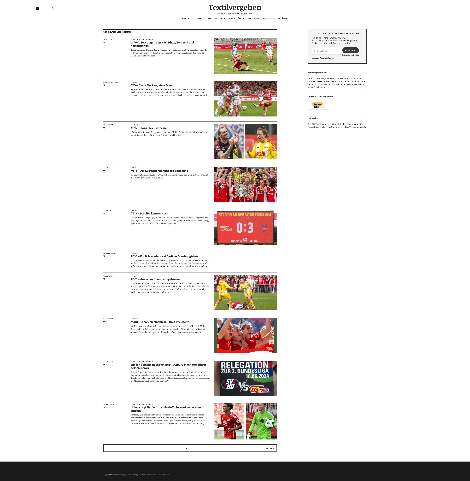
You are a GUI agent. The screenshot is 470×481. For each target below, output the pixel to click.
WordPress (142, 475)
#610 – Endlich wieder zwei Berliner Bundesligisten (164, 256)
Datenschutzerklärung (275, 18)
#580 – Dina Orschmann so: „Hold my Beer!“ (160, 322)
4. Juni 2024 (108, 361)
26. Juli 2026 (108, 39)
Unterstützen (236, 18)
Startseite (187, 18)
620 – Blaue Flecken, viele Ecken (152, 85)
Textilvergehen (235, 7)
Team (208, 18)
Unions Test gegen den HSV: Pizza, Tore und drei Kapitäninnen (162, 44)
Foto (340, 123)
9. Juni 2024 (108, 319)
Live (199, 18)
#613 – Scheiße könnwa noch (149, 213)
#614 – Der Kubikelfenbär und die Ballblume (159, 171)
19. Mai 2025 (108, 168)
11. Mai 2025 (107, 210)
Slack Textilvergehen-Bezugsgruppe (327, 78)
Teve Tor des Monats (354, 126)
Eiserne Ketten (326, 123)
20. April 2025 (109, 253)
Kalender (220, 18)
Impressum (253, 18)
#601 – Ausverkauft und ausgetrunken (156, 279)
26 (106, 364)
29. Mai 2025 (108, 125)
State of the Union (145, 39)
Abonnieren (350, 50)
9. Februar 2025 (109, 276)
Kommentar (353, 123)
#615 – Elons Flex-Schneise (149, 128)
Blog (133, 39)
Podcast (134, 82)
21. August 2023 (109, 404)
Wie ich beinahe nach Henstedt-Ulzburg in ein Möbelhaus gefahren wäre (168, 366)
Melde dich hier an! (316, 87)
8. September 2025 (111, 82)
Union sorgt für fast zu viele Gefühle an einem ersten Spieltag (166, 409)
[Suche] (53, 8)
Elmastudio (164, 475)
